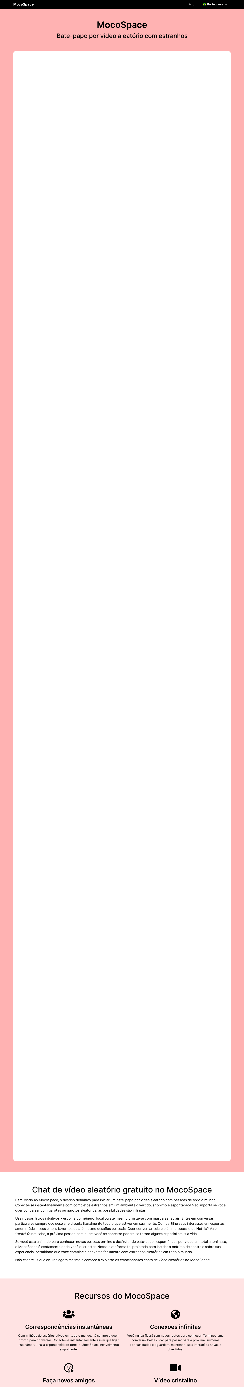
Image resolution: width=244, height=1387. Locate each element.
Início (190, 4)
